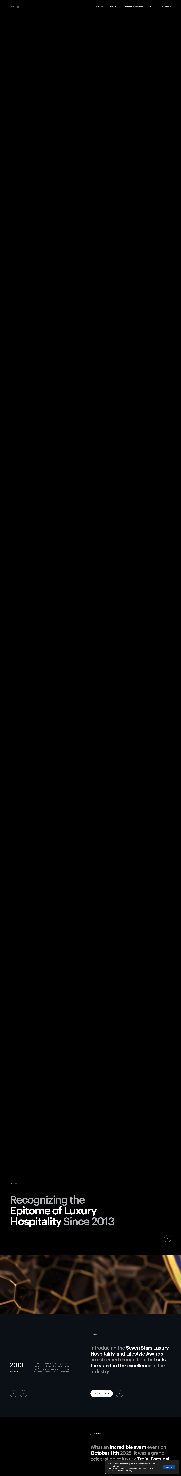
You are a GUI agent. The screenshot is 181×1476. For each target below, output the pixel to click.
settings (129, 1470)
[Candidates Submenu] (117, 7)
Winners (112, 7)
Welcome (99, 7)
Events (12, 7)
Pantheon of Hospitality (133, 7)
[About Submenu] (155, 7)
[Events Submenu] (17, 7)
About (151, 7)
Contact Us (166, 7)
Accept (169, 1467)
